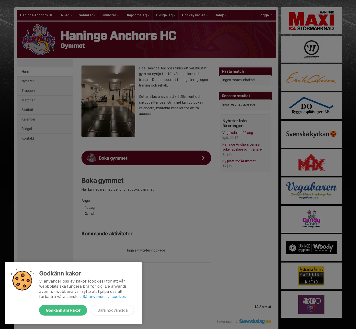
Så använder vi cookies (104, 296)
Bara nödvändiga (112, 310)
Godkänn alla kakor (63, 310)
